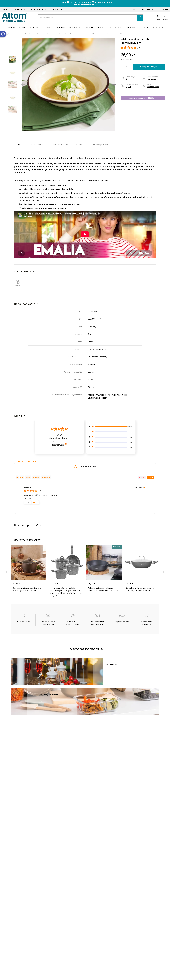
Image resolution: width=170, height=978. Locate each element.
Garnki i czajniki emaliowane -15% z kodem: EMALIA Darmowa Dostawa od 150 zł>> (87, 3)
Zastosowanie (37, 144)
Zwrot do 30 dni (23, 621)
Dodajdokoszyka (148, 66)
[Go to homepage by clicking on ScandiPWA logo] (14, 18)
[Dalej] (114, 84)
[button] (140, 17)
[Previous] (23, 84)
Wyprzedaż (111, 664)
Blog (134, 9)
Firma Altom (57, 9)
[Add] (130, 67)
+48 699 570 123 (19, 9)
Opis (20, 144)
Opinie (79, 144)
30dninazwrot (153, 87)
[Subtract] (123, 67)
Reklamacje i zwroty (148, 9)
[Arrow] (13, 118)
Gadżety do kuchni (48, 694)
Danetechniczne (60, 144)
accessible (3, 34)
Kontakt (5, 9)
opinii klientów (59, 438)
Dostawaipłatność (100, 144)
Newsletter (164, 9)
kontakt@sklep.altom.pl (39, 9)
